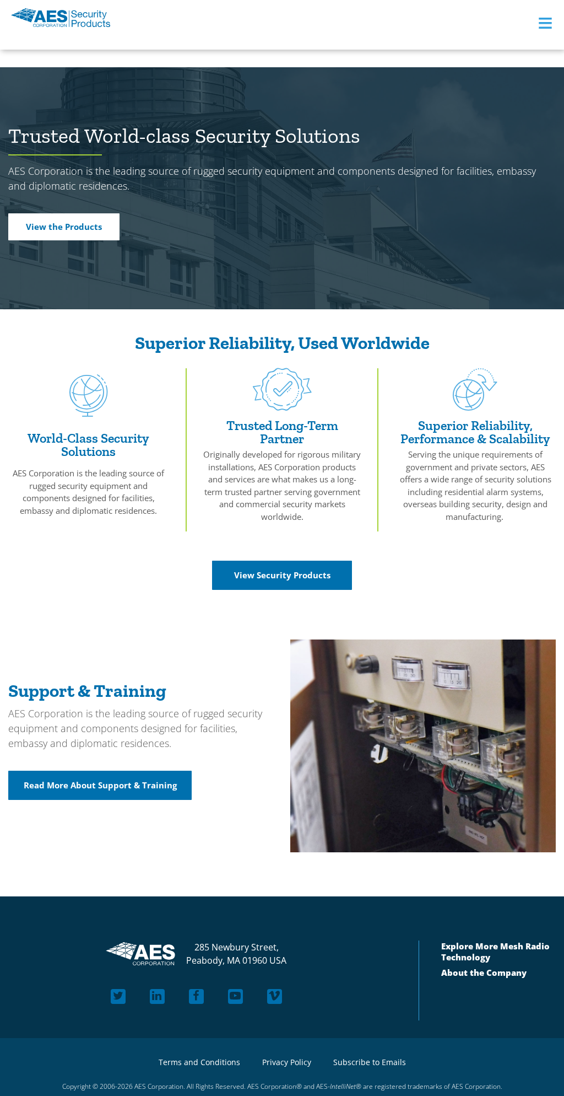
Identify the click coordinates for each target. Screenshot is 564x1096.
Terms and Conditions (199, 1062)
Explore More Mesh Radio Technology (495, 952)
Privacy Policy (286, 1062)
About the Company (484, 975)
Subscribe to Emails (369, 1062)
